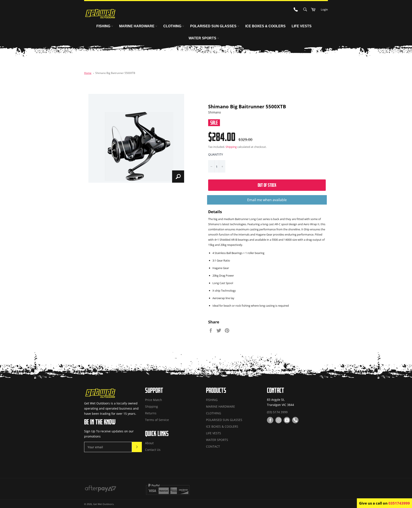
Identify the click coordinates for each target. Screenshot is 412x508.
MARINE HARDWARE (137, 26)
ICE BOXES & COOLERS (265, 26)
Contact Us (153, 450)
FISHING (103, 26)
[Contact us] (295, 420)
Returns (150, 413)
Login (324, 9)
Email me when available (267, 199)
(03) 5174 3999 (277, 412)
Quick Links (157, 433)
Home (87, 73)
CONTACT (213, 446)
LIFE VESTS (302, 26)
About (149, 443)
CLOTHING (172, 26)
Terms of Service (157, 420)
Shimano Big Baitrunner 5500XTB (115, 73)
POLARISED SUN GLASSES (213, 26)
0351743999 (399, 503)
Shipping (231, 147)
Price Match (153, 400)
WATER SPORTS (203, 38)
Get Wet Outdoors (103, 504)
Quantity (215, 154)
